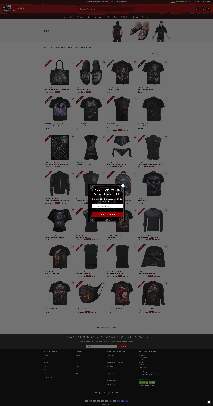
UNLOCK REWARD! (107, 214)
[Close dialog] (123, 185)
